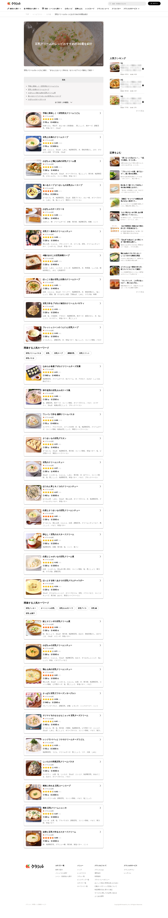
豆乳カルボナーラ (66, 608)
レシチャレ (127, 873)
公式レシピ (68, 8)
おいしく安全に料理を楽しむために (106, 883)
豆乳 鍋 (94, 608)
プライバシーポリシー (102, 880)
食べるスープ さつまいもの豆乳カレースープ (44, 96)
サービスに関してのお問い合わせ (106, 893)
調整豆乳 (71, 353)
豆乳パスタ (30, 358)
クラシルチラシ (129, 870)
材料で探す (59, 870)
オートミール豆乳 (48, 608)
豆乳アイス (82, 608)
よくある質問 (99, 896)
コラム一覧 (81, 876)
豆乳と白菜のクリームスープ (38, 89)
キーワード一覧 (82, 886)
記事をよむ (79, 8)
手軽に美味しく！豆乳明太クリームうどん (43, 86)
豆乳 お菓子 (30, 613)
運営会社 (98, 873)
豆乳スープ (58, 353)
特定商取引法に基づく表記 (103, 889)
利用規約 (98, 876)
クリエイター (116, 8)
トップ (79, 870)
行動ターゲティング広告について (106, 886)
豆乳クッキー (31, 608)
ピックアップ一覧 (83, 880)
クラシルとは (99, 870)
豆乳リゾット (84, 353)
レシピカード (89, 8)
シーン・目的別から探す (63, 876)
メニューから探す (61, 873)
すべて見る (140, 111)
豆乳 (47, 353)
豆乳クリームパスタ (33, 353)
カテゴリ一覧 (81, 883)
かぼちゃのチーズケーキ (37, 99)
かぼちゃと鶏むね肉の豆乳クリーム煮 (42, 93)
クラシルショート (103, 8)
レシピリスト (81, 873)
